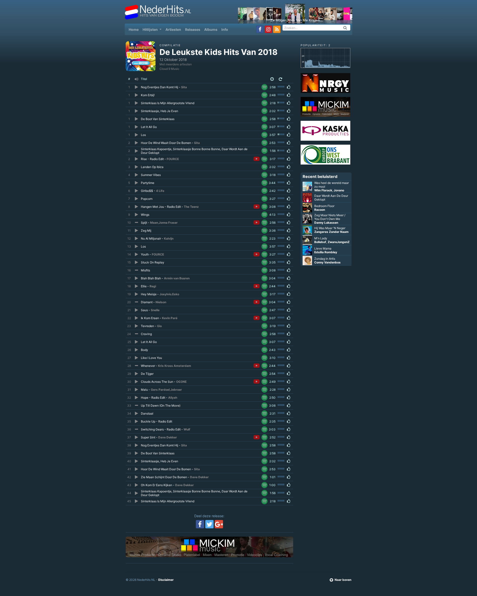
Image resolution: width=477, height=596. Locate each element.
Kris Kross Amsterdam (174, 366)
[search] (345, 28)
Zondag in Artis (324, 258)
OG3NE (181, 381)
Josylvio (165, 294)
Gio (159, 326)
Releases (192, 29)
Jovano (339, 190)
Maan (154, 222)
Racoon (319, 210)
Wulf (187, 429)
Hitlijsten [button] (151, 29)
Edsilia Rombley (325, 252)
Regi (153, 286)
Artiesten (173, 29)
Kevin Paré (169, 318)
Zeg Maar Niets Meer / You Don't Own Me (329, 217)
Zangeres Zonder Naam (331, 232)
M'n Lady (320, 238)
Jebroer (176, 389)
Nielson (161, 302)
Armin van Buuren (177, 278)
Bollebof (320, 242)
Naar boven (343, 580)
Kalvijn (168, 238)
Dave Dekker (167, 437)
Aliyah (172, 397)
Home (135, 29)
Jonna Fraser (168, 222)
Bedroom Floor (324, 206)
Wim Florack (323, 190)
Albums (210, 29)
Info (224, 29)
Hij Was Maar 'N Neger (329, 228)
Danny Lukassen (326, 222)
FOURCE (173, 159)
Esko (175, 294)
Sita (184, 87)
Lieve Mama (322, 248)
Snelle (155, 310)
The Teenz (191, 207)
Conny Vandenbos (327, 262)
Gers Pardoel (160, 389)
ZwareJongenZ (339, 242)
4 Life (160, 191)
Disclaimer (166, 580)
